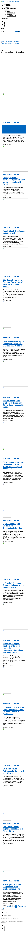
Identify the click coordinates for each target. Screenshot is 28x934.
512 (8, 907)
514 (12, 907)
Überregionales (10, 8)
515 (14, 907)
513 (10, 907)
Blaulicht (7, 5)
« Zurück (16, 905)
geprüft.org (4, 922)
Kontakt (6, 912)
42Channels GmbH (16, 918)
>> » (4, 908)
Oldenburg (19, 921)
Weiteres (7, 10)
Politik (9, 11)
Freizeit (6, 7)
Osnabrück (13, 921)
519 (22, 907)
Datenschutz (11, 16)
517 (18, 907)
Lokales (7, 4)
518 (20, 907)
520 (24, 907)
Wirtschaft (11, 13)
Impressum (10, 14)
